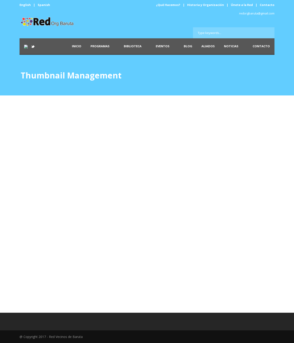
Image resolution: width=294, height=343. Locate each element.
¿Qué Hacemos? (168, 5)
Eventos (163, 46)
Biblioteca (132, 46)
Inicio (76, 46)
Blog (188, 46)
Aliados (208, 46)
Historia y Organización (205, 5)
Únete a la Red (242, 5)
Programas (100, 46)
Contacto (267, 5)
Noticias (231, 46)
